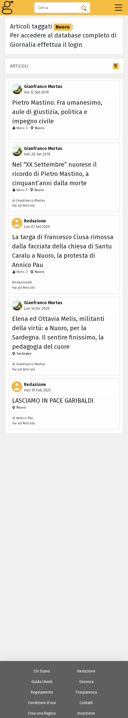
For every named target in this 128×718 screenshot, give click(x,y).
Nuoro (39, 128)
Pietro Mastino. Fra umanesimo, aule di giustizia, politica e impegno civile (57, 112)
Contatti (86, 703)
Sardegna (23, 354)
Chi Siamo (42, 671)
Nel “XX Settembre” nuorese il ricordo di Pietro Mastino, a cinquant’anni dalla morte (54, 174)
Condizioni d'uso (42, 703)
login (75, 44)
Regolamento (42, 692)
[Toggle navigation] (118, 8)
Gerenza (86, 682)
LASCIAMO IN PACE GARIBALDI (53, 400)
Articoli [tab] (63, 66)
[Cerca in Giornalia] (84, 7)
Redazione (86, 671)
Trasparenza (86, 692)
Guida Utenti (42, 682)
